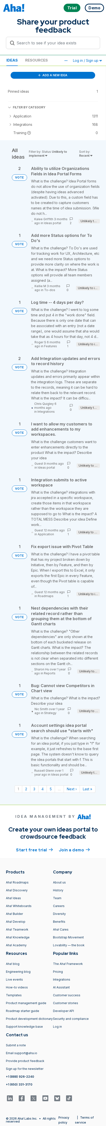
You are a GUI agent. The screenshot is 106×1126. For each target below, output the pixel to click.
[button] (66, 60)
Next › (72, 789)
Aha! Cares (61, 929)
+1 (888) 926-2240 (20, 1076)
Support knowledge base (24, 1026)
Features (50, 346)
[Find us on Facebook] (22, 1098)
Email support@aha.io (21, 1053)
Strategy (50, 713)
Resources (36, 60)
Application (46, 534)
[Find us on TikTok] (69, 1098)
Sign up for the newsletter (24, 1069)
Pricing (58, 971)
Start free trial (34, 850)
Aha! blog (12, 964)
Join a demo (74, 850)
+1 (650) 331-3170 (19, 1084)
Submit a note (16, 1045)
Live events (14, 979)
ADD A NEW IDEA (54, 75)
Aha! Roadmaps (17, 882)
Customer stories (65, 1003)
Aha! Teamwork (17, 929)
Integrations (46, 411)
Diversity (59, 914)
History (58, 890)
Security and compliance (71, 1019)
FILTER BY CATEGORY (29, 107)
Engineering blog (18, 971)
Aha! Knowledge (18, 937)
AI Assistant (61, 987)
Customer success (66, 995)
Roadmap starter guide (22, 1011)
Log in (57, 1026)
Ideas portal (52, 223)
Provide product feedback (25, 1061)
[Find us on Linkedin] (10, 1098)
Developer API (63, 1011)
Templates (14, 995)
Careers (59, 906)
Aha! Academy (16, 945)
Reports (49, 673)
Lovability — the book (69, 945)
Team (57, 898)
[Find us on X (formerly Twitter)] (33, 1098)
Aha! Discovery (17, 890)
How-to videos (17, 987)
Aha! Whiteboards (19, 906)
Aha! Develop (15, 921)
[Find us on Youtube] (45, 1098)
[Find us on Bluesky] (57, 1098)
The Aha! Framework (68, 964)
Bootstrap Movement (68, 937)
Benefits (59, 921)
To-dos (49, 290)
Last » (87, 789)
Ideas (12, 60)
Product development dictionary (29, 1019)
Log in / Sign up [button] (86, 60)
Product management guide (26, 1003)
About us (59, 882)
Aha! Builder (14, 914)
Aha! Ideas (13, 898)
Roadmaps (45, 596)
